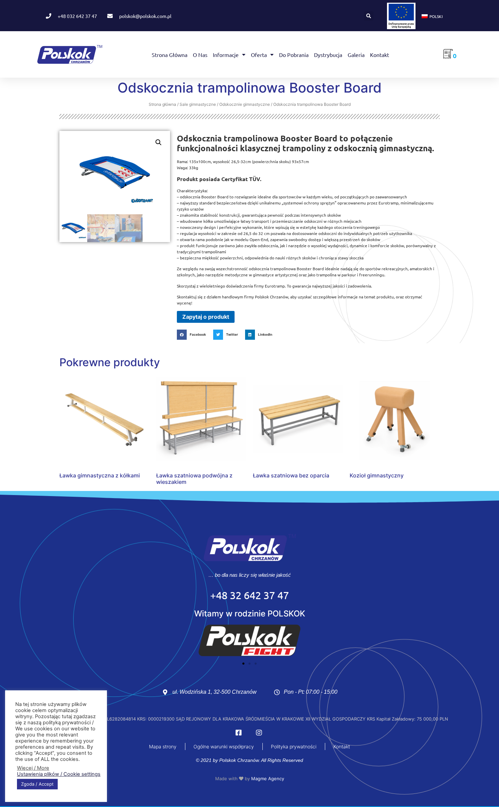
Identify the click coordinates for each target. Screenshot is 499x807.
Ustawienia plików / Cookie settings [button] (58, 774)
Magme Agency (267, 778)
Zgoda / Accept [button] (37, 784)
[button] (368, 16)
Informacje (226, 54)
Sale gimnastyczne (198, 104)
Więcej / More (33, 768)
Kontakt (379, 54)
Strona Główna (169, 54)
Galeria (356, 54)
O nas (200, 54)
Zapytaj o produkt (205, 316)
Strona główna (162, 104)
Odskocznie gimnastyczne (244, 104)
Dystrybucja (328, 54)
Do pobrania (294, 54)
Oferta (259, 54)
